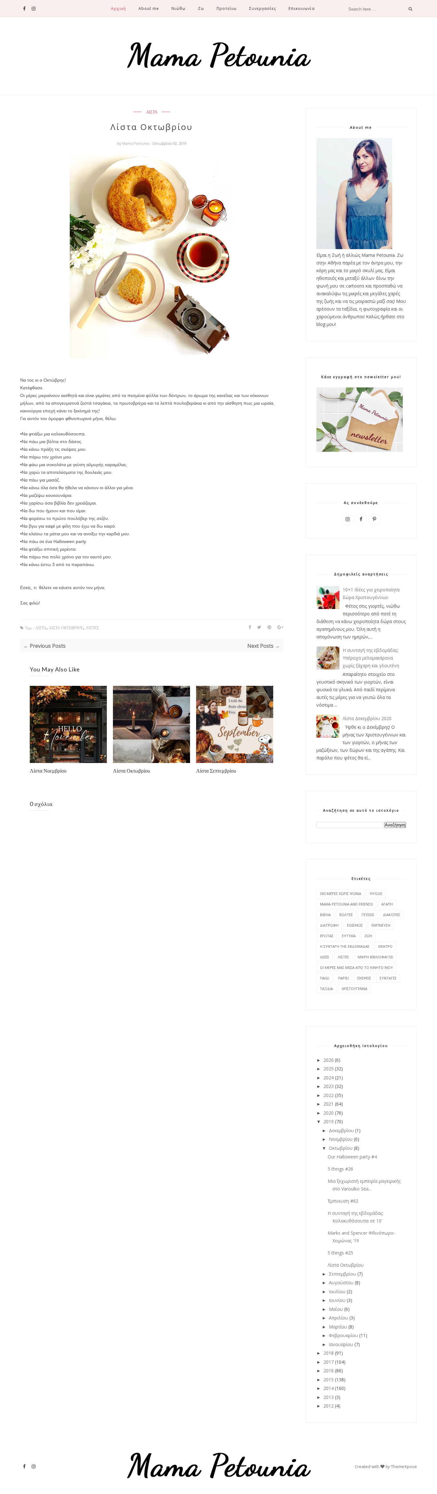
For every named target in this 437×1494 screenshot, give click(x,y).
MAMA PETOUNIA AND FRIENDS (346, 904)
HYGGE (376, 893)
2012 (328, 1406)
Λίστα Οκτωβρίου (131, 770)
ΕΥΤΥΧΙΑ (349, 935)
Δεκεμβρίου (341, 1130)
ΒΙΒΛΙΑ (325, 914)
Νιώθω (178, 8)
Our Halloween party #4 (352, 1157)
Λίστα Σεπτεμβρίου (216, 770)
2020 (328, 1113)
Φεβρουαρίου (343, 1335)
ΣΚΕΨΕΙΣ (364, 978)
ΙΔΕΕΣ (324, 956)
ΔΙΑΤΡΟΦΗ (329, 925)
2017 (328, 1362)
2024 (328, 1078)
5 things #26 (340, 1169)
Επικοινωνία (301, 8)
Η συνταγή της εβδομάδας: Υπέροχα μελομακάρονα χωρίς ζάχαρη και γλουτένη (371, 658)
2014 (328, 1388)
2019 (328, 1121)
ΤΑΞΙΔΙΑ (326, 988)
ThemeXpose (404, 1466)
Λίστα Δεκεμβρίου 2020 (367, 718)
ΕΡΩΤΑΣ (326, 935)
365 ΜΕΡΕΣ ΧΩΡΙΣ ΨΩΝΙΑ (340, 893)
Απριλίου (338, 1318)
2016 (328, 1371)
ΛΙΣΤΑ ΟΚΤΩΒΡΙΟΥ (66, 628)
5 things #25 (340, 1253)
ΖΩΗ (368, 935)
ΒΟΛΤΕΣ (346, 914)
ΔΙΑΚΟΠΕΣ (391, 914)
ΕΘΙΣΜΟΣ (355, 925)
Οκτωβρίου (341, 1148)
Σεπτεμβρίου (342, 1274)
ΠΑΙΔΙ (324, 978)
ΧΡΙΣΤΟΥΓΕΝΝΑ (354, 988)
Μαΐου (336, 1309)
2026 (328, 1060)
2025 (328, 1069)
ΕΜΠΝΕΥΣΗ (380, 925)
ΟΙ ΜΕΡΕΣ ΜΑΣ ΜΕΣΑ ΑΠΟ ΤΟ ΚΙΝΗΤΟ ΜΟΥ (356, 967)
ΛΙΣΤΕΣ (92, 628)
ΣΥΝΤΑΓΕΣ (388, 978)
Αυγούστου (341, 1282)
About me (149, 8)
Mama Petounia (136, 143)
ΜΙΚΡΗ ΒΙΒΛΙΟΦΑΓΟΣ (375, 956)
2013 (328, 1397)
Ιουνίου (337, 1300)
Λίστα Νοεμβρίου (48, 770)
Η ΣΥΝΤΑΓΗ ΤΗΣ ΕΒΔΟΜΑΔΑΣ (344, 946)
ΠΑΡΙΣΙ (343, 978)
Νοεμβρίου (341, 1139)
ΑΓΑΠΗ (387, 904)
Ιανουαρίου (341, 1344)
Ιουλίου (337, 1291)
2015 (328, 1379)
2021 (328, 1104)
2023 (328, 1086)
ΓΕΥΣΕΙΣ (368, 914)
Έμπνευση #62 (343, 1201)
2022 (328, 1095)
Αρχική (118, 8)
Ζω (201, 8)
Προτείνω (227, 8)
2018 (328, 1353)
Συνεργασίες (262, 8)
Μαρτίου (338, 1327)
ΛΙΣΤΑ (151, 112)
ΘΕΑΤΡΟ (385, 946)
